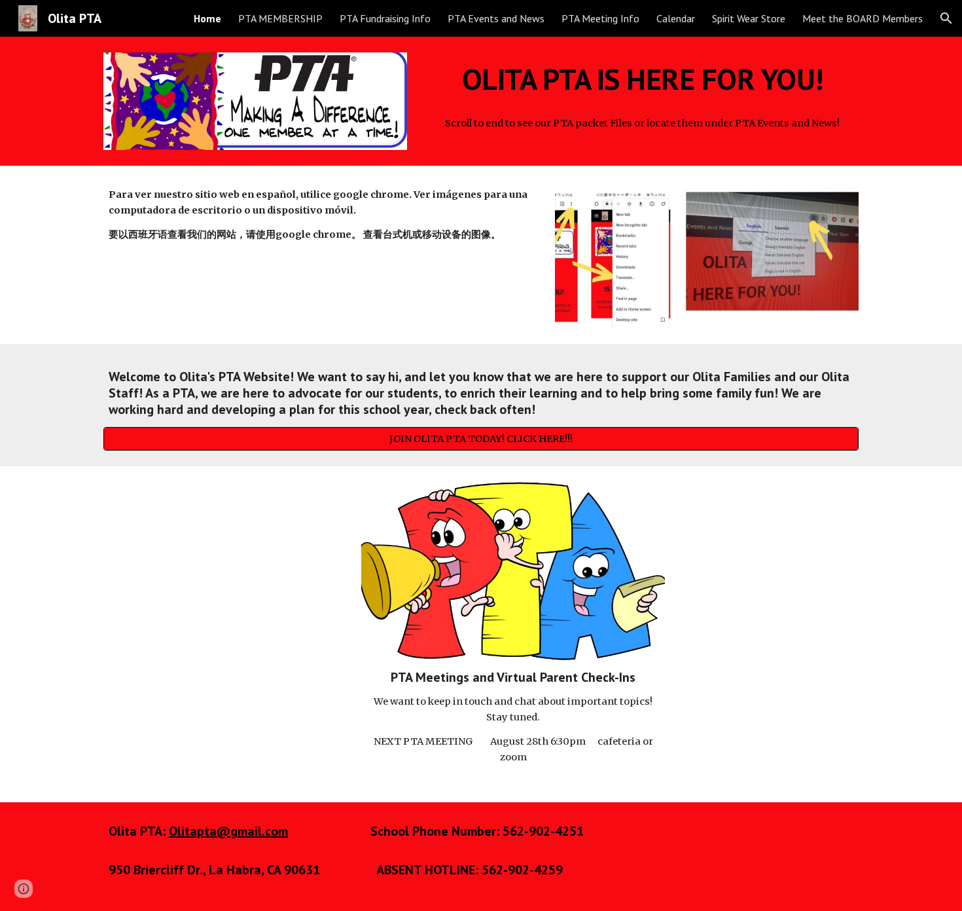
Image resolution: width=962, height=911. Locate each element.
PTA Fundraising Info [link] (385, 18)
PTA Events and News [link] (496, 18)
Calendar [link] (675, 18)
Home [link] (207, 18)
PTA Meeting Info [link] (600, 18)
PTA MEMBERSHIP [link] (280, 18)
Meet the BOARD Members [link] (862, 18)
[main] (642, 79)
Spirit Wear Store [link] (748, 18)
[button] (946, 18)
